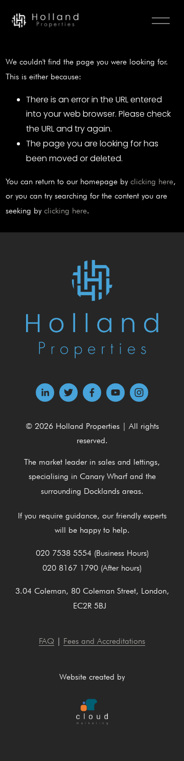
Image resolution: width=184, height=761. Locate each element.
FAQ (46, 641)
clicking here (151, 181)
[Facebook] (92, 392)
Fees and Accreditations (104, 641)
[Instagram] (139, 392)
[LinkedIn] (45, 392)
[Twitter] (68, 392)
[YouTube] (115, 392)
